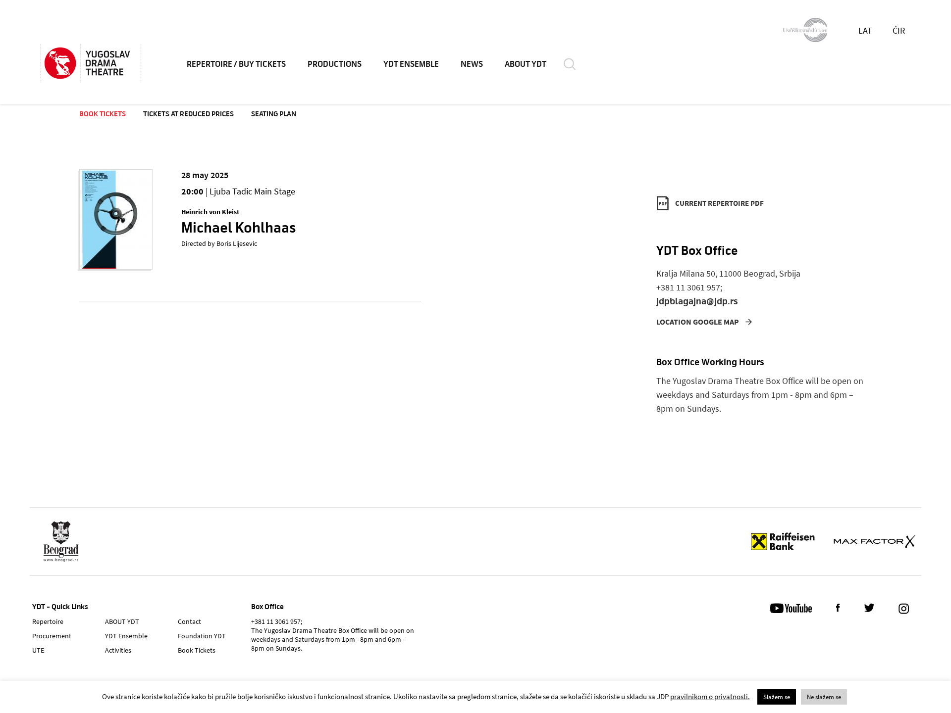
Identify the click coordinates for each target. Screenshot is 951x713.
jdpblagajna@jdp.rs (697, 301)
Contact (189, 621)
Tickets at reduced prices (188, 113)
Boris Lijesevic (236, 243)
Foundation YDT (202, 635)
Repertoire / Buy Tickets (236, 64)
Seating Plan (273, 113)
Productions (335, 64)
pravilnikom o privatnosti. (710, 696)
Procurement (51, 635)
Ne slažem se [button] (824, 697)
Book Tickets (102, 113)
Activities (118, 650)
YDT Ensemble (411, 64)
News (472, 64)
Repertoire (47, 621)
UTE (38, 650)
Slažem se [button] (776, 697)
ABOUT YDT (525, 64)
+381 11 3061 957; (689, 287)
